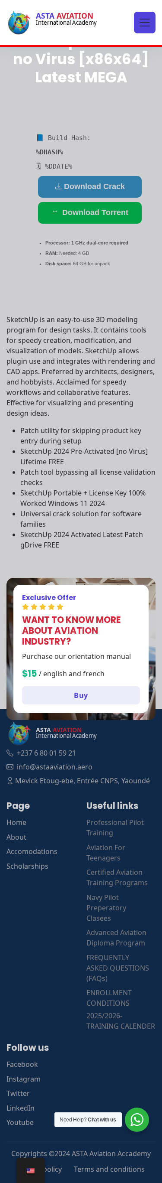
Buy (81, 695)
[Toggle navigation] (145, 22)
